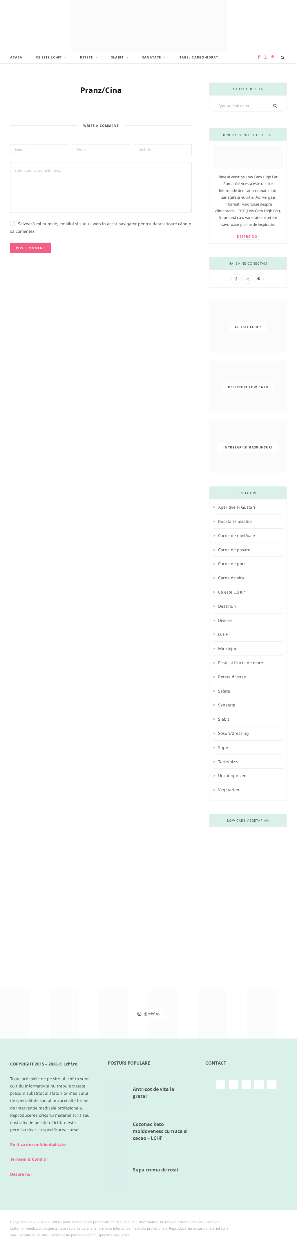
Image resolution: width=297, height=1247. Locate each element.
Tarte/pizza (229, 761)
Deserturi (227, 606)
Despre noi (248, 236)
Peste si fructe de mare (240, 662)
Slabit (117, 57)
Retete (86, 57)
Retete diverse (232, 677)
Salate (224, 691)
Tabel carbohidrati (200, 57)
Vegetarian (228, 789)
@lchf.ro (151, 1014)
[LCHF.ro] (148, 25)
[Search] (283, 57)
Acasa (16, 57)
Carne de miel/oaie (236, 535)
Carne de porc (232, 563)
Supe (223, 747)
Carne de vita (231, 578)
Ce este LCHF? (49, 57)
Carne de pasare (234, 549)
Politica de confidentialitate (38, 1144)
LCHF (223, 634)
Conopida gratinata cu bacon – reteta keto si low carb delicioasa (248, 987)
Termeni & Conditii (29, 1159)
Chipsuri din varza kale (248, 903)
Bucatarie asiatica (235, 521)
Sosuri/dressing (233, 733)
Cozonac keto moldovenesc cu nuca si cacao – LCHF (160, 1131)
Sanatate (151, 57)
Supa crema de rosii (155, 1170)
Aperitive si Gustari (236, 507)
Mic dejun (228, 648)
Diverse (225, 620)
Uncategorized (232, 775)
